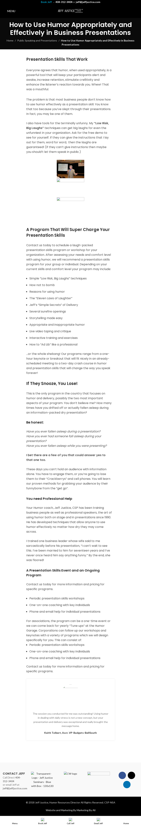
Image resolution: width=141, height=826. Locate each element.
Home (10, 40)
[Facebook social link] (126, 11)
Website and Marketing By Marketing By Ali (70, 810)
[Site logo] (70, 10)
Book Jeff (46, 1)
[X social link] (131, 11)
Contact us (34, 584)
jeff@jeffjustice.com (15, 788)
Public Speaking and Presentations (37, 40)
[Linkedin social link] (136, 11)
